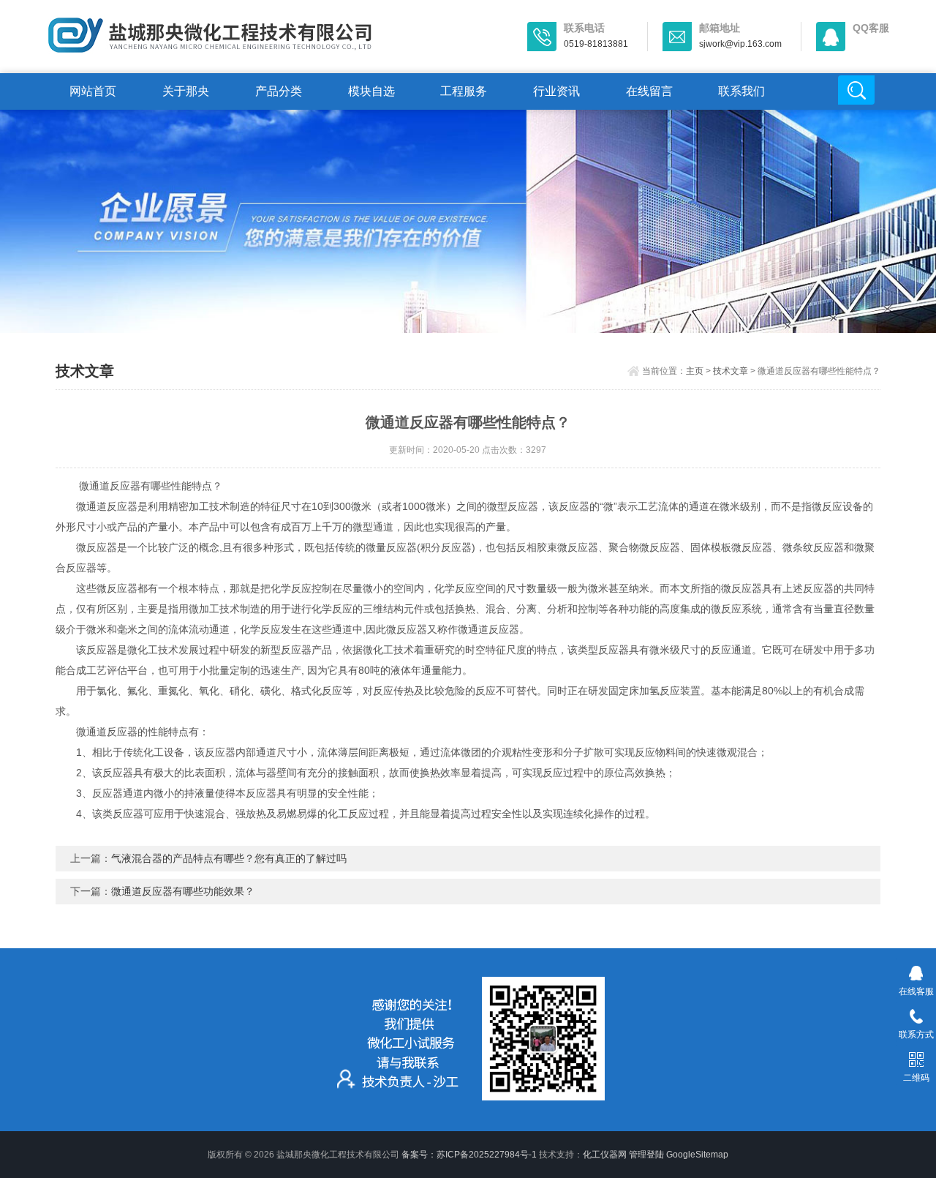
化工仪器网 (605, 1154)
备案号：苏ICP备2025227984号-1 (469, 1154)
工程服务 (463, 91)
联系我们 (741, 91)
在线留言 (649, 91)
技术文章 (730, 371)
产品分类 (278, 91)
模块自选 (371, 91)
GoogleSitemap (697, 1154)
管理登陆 (646, 1154)
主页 (694, 371)
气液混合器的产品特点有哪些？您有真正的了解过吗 (229, 858)
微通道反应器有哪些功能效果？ (182, 891)
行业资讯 (556, 91)
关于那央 (185, 91)
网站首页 (92, 91)
